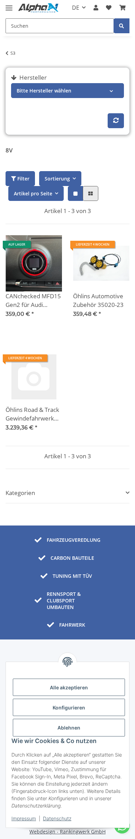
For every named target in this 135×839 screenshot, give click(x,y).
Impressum (23, 818)
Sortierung (57, 178)
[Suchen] (121, 25)
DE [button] (75, 7)
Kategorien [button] (20, 493)
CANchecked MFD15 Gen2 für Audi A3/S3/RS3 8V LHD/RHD (33, 300)
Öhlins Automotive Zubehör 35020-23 (98, 300)
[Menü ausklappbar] (9, 5)
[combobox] (67, 90)
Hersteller (32, 77)
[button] (96, 8)
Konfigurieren (69, 707)
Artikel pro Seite (33, 193)
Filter (22, 178)
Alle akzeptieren (69, 687)
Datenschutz (57, 818)
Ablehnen (68, 728)
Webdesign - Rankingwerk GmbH (67, 831)
